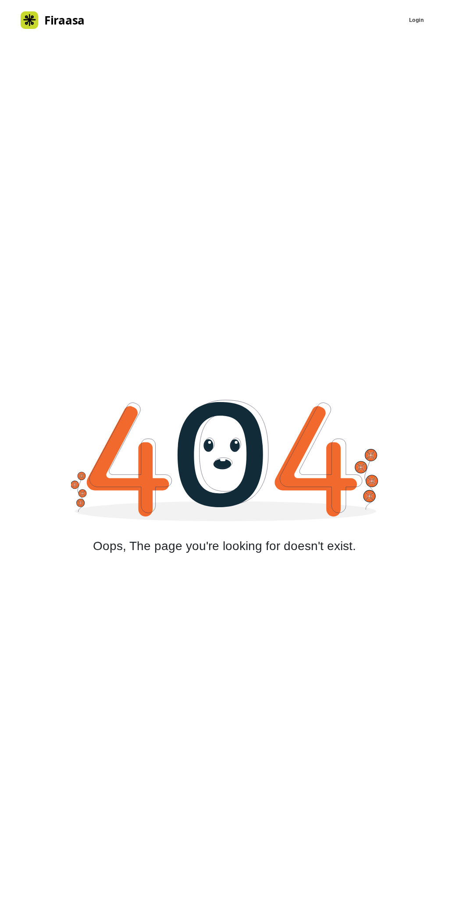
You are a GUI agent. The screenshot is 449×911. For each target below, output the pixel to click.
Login (416, 20)
